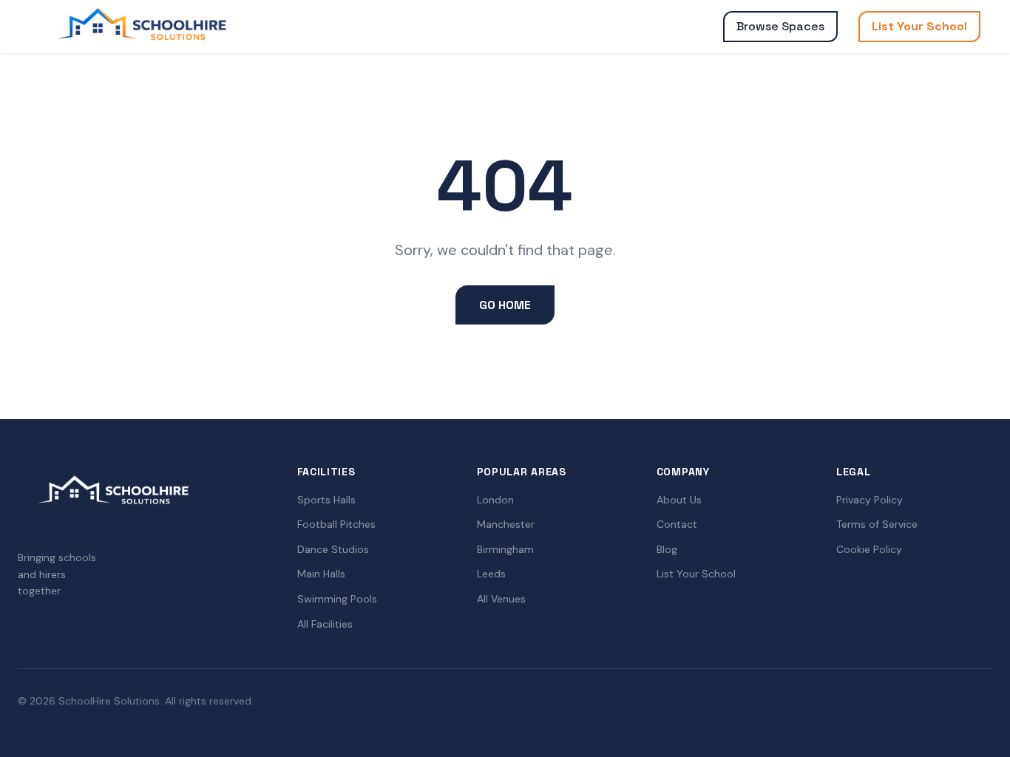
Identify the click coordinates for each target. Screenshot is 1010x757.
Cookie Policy (869, 549)
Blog (667, 549)
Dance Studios (333, 549)
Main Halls (321, 573)
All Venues (501, 598)
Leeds (491, 573)
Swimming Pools (337, 598)
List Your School (919, 26)
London (495, 499)
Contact (677, 524)
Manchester (506, 524)
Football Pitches (336, 524)
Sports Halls (326, 499)
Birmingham (505, 549)
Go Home (505, 305)
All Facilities (325, 624)
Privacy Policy (869, 499)
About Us (679, 499)
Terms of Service (877, 524)
